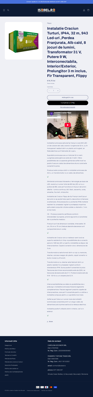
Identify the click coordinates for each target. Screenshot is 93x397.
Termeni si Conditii (11, 355)
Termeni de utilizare (46, 390)
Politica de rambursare (33, 390)
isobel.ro (11, 390)
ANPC (7, 375)
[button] (4, 10)
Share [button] (51, 321)
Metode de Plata (10, 358)
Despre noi (8, 345)
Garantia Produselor (11, 365)
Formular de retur (10, 352)
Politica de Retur (10, 348)
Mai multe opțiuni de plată (67, 107)
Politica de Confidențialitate (14, 372)
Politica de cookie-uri (11, 368)
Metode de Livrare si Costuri (14, 362)
